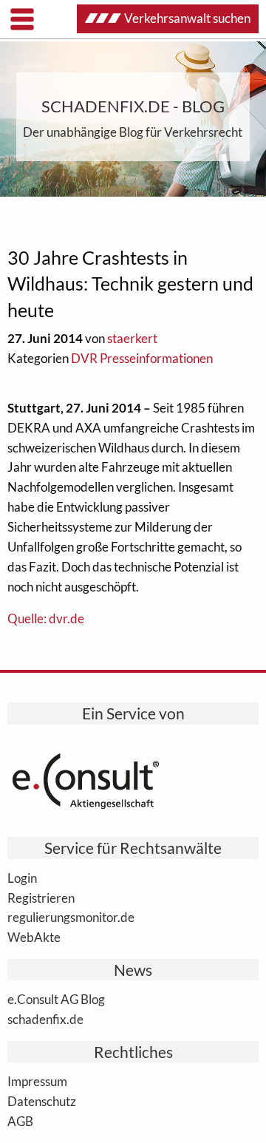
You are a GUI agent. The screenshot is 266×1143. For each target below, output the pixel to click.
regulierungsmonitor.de (70, 916)
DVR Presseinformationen (142, 358)
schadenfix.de (45, 1018)
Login (22, 877)
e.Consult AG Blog (56, 998)
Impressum (37, 1081)
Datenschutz (41, 1100)
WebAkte (34, 936)
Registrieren (41, 897)
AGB (20, 1120)
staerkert (132, 338)
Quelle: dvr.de (45, 618)
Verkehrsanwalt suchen (187, 18)
